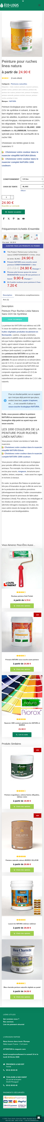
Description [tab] (7, 295)
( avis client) (16, 78)
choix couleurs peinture (17, 87)
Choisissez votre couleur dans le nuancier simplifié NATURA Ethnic (20, 154)
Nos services (8, 1022)
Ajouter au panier (14, 212)
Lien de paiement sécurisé (13, 1024)
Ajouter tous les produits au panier (23, 246)
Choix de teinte (10, 187)
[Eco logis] (9, 5)
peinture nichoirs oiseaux (22, 95)
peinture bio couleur (8, 92)
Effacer (23, 190)
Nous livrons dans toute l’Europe (16, 1041)
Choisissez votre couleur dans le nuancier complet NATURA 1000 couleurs (20, 162)
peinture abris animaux (20, 90)
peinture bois (20, 92)
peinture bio (32, 90)
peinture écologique (31, 92)
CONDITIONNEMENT (11, 179)
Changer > (36, 269)
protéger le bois (12, 98)
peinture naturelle (7, 95)
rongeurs (21, 471)
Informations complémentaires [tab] (27, 295)
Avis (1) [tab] (6, 300)
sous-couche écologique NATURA (23, 407)
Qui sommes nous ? (11, 1019)
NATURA (12, 101)
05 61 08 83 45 (11, 1070)
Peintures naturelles (19, 84)
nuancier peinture (32, 87)
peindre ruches (7, 90)
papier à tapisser (29, 400)
